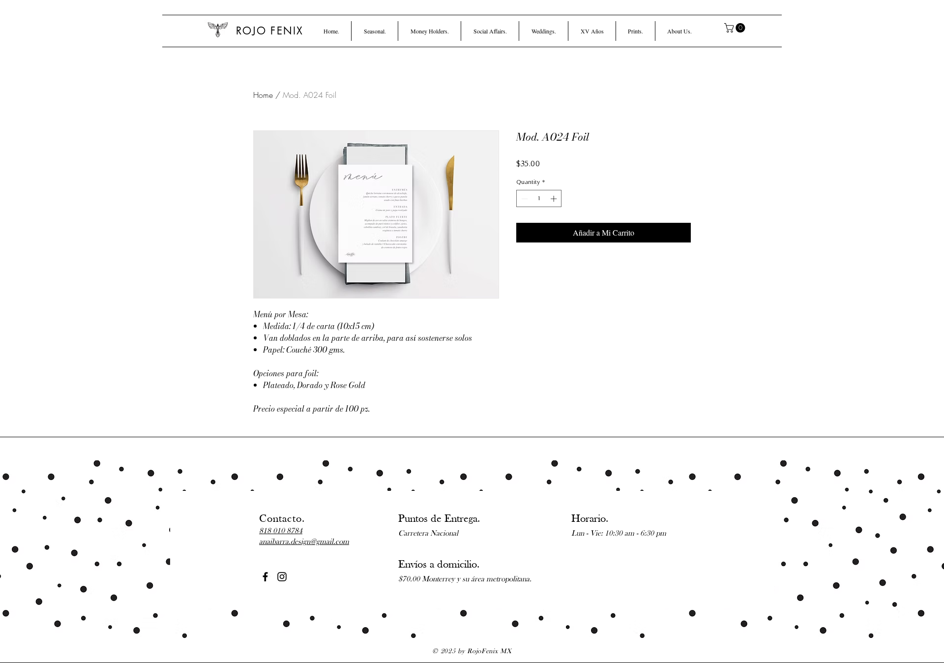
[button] (375, 31)
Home (263, 95)
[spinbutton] (539, 198)
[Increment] (554, 198)
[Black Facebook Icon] (265, 577)
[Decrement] (524, 198)
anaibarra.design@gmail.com (304, 542)
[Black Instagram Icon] (282, 577)
